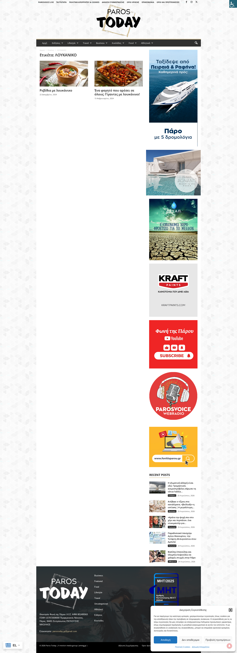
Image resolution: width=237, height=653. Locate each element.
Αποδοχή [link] (165, 639)
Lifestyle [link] (71, 43)
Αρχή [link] (44, 43)
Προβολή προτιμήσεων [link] (218, 639)
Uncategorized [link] (101, 604)
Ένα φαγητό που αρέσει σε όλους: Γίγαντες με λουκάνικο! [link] (117, 92)
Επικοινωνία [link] (148, 2)
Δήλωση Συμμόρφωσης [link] (113, 2)
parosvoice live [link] (46, 2)
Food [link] (131, 43)
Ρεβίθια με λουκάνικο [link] (56, 90)
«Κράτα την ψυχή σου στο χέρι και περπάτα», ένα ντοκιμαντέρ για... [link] (181, 520)
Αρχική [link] (42, 50)
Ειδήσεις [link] (56, 43)
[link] (233, 4)
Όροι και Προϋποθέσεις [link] (168, 2)
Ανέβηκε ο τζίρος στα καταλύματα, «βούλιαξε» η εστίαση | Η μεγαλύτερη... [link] (181, 504)
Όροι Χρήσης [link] (133, 2)
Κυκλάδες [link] (116, 43)
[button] (230, 610)
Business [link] (100, 43)
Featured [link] (172, 527)
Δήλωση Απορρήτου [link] (200, 647)
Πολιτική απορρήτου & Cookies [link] (84, 2)
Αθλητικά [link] (145, 43)
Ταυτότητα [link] (61, 2)
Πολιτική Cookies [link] (182, 647)
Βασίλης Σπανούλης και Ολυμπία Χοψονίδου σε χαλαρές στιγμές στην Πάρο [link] (182, 554)
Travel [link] (86, 43)
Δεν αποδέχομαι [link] (190, 639)
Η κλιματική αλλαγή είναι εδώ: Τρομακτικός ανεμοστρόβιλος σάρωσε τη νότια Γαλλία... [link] (182, 487)
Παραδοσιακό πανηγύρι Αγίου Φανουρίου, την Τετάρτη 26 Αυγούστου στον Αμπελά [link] (182, 537)
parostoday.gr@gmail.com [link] (65, 631)
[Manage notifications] (229, 645)
